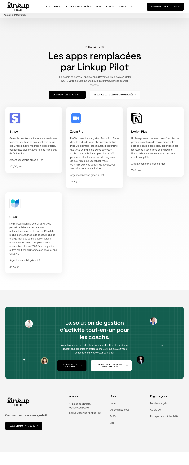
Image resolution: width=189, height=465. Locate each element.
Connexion (125, 7)
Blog (112, 423)
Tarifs (113, 416)
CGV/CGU (155, 409)
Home (113, 403)
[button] (54, 6)
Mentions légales (159, 403)
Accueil (7, 15)
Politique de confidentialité (164, 416)
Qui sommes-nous (119, 409)
